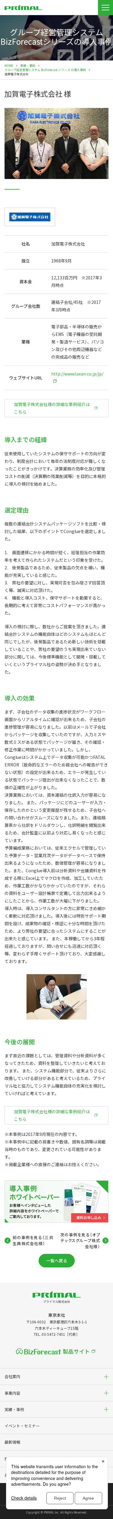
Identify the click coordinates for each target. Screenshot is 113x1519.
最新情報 (12, 1442)
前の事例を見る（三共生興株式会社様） (33, 1240)
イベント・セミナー (22, 1426)
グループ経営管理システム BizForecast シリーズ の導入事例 (45, 69)
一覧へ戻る (56, 1260)
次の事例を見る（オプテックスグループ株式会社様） (80, 1240)
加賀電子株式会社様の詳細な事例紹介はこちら (52, 408)
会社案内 (12, 1376)
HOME (9, 65)
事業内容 (12, 1393)
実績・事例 (27, 65)
